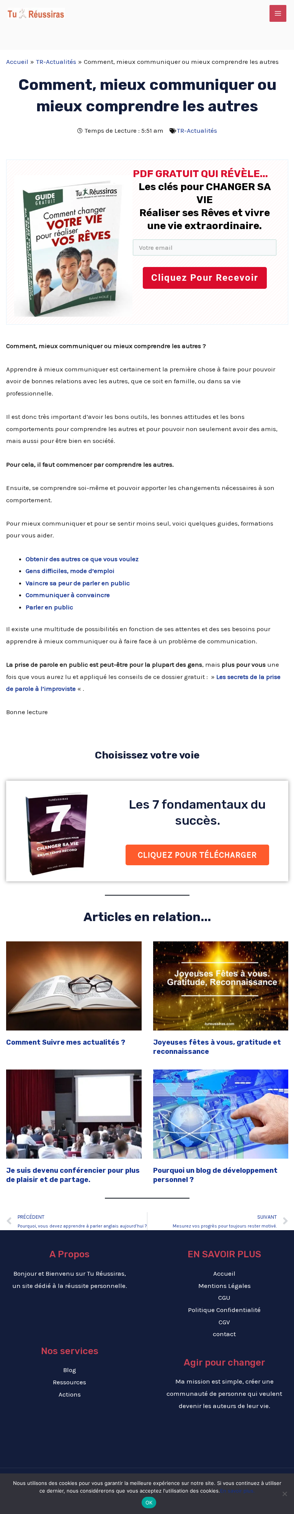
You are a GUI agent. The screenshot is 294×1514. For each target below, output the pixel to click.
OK (149, 1502)
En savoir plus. (237, 1491)
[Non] (284, 1494)
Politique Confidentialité (224, 1310)
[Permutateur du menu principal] (278, 13)
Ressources (69, 1382)
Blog (69, 1370)
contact (224, 1334)
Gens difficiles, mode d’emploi (70, 571)
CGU (224, 1297)
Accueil (224, 1273)
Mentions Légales (224, 1285)
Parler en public (49, 607)
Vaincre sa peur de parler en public (78, 583)
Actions (70, 1394)
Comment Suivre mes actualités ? (65, 1042)
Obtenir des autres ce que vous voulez (82, 559)
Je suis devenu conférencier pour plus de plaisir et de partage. (73, 1175)
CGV (224, 1322)
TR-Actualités (197, 130)
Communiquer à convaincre (68, 595)
